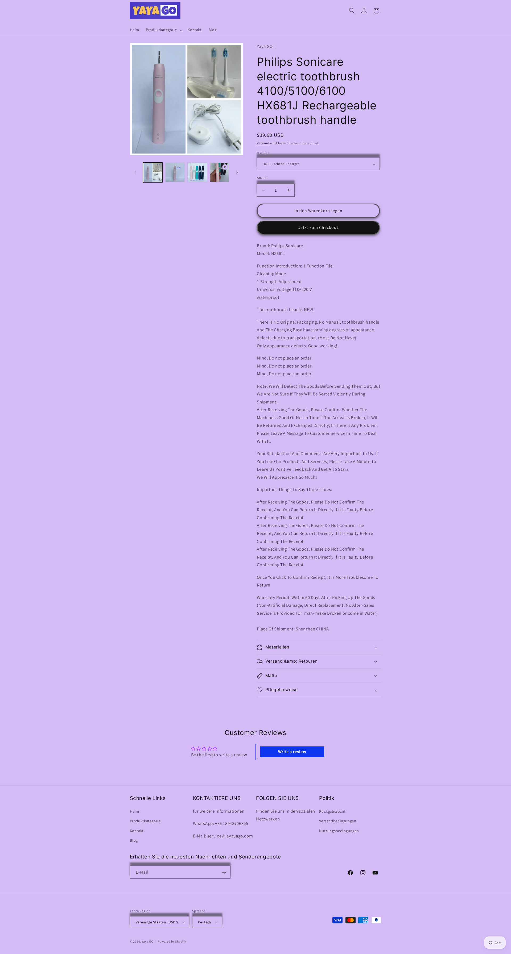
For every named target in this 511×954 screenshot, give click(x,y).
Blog (134, 840)
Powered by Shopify (172, 941)
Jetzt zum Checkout (318, 227)
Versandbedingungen (337, 820)
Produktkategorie (145, 820)
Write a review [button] (292, 751)
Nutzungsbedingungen (339, 830)
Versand (263, 143)
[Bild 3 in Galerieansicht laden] (197, 172)
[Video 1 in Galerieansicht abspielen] (219, 172)
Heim (134, 811)
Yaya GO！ (149, 941)
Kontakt (137, 830)
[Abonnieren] (224, 872)
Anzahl (262, 177)
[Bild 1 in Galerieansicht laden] (152, 172)
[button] (163, 30)
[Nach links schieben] (136, 172)
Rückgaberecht (332, 811)
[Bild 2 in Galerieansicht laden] (175, 172)
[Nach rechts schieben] (237, 172)
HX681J (263, 153)
